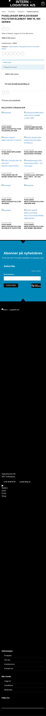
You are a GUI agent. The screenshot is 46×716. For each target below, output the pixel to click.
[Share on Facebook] (7, 53)
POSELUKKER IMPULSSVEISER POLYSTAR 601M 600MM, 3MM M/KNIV (33, 226)
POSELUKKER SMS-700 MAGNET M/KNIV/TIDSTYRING (12, 176)
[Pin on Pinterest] (18, 53)
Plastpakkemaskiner (25, 46)
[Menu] (3, 3)
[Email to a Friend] (15, 53)
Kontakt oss (8, 668)
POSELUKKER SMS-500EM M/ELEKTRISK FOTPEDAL (33, 153)
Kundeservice (9, 664)
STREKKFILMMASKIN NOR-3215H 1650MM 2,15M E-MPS (33, 128)
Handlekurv (8, 685)
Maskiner (21, 12)
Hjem (4, 12)
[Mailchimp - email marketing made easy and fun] (36, 287)
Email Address (9, 274)
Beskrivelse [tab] (7, 62)
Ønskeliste (8, 690)
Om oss (7, 660)
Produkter (11, 12)
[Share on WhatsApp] (3, 53)
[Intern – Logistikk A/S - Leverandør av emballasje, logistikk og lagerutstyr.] (23, 4)
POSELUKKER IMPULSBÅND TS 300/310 (11, 153)
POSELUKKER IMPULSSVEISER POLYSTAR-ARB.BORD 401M (34, 201)
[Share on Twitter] (11, 53)
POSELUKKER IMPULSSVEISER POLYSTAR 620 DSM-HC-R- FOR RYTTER (11, 226)
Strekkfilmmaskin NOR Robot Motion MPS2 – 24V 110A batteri (33, 176)
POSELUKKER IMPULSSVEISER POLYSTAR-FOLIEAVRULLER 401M (11, 129)
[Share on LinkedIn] (22, 53)
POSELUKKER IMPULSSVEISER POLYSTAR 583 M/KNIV (11, 201)
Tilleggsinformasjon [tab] (10, 67)
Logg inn (7, 681)
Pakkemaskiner (33, 12)
